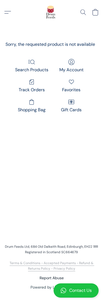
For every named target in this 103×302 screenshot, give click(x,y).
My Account (71, 70)
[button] (51, 290)
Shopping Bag (32, 110)
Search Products (31, 70)
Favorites (71, 90)
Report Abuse (52, 277)
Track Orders (32, 90)
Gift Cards (71, 110)
